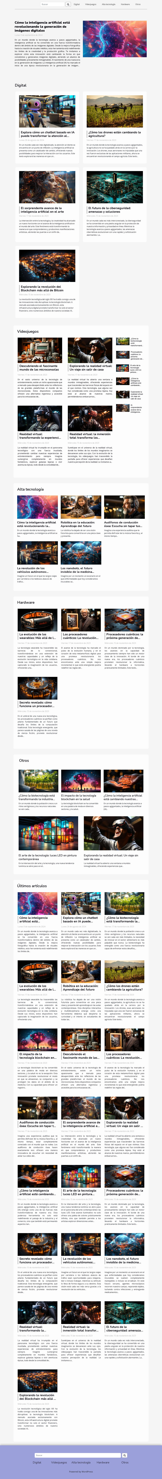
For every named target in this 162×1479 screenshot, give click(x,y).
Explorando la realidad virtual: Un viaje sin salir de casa (91, 368)
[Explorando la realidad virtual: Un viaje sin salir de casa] (90, 350)
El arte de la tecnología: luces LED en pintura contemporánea (136, 370)
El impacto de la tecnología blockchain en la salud (78, 797)
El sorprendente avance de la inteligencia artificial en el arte (42, 210)
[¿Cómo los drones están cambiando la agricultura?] (115, 111)
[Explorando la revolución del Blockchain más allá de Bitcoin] (47, 265)
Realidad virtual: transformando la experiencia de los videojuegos (39, 437)
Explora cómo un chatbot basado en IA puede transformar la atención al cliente (48, 136)
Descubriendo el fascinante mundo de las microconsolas (39, 368)
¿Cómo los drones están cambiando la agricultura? (114, 134)
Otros (138, 4)
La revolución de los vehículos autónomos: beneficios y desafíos (31, 571)
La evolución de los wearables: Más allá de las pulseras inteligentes (38, 638)
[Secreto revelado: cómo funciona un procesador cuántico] (37, 688)
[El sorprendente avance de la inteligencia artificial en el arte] (47, 187)
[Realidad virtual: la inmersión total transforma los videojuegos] (90, 418)
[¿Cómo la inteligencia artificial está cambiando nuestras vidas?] (122, 381)
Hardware (125, 4)
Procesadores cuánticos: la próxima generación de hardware (136, 356)
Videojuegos (90, 4)
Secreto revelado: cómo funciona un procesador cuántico (35, 706)
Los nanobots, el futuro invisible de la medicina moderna (76, 571)
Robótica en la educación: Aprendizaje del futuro (78, 524)
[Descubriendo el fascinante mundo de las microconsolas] (40, 350)
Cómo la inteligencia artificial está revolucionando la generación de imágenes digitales (42, 26)
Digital (77, 4)
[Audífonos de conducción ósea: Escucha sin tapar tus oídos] (124, 507)
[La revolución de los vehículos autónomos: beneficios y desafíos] (37, 552)
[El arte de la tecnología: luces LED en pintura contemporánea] (122, 368)
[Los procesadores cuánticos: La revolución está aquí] (81, 620)
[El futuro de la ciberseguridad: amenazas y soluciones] (115, 187)
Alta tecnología (108, 4)
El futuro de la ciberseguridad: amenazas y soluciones (109, 210)
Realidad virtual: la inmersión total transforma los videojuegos (90, 437)
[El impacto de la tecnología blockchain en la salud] (81, 781)
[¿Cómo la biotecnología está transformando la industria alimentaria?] (122, 341)
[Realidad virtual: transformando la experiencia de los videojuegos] (40, 418)
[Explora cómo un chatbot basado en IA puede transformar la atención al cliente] (47, 111)
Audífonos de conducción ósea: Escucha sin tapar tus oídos (122, 526)
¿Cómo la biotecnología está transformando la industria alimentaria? (137, 344)
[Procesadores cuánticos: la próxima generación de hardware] (122, 355)
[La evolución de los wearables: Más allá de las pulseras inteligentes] (37, 620)
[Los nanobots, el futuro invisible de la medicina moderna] (81, 552)
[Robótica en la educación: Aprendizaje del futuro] (81, 507)
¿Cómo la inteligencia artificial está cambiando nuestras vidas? (137, 383)
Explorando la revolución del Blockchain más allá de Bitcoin (42, 288)
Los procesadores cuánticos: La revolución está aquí (79, 638)
